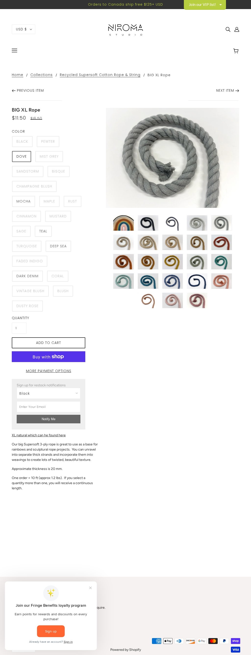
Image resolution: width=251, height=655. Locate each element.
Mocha (23, 201)
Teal (43, 231)
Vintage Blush (30, 291)
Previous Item (30, 90)
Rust (72, 201)
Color (18, 131)
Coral (57, 276)
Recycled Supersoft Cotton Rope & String (100, 75)
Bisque (58, 171)
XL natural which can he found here (39, 435)
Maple (49, 201)
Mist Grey (49, 156)
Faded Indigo (29, 261)
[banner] (125, 29)
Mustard (58, 216)
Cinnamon (26, 216)
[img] (228, 29)
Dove (21, 156)
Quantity (19, 317)
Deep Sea (58, 246)
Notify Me (48, 419)
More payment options (48, 370)
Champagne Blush (34, 186)
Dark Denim (27, 276)
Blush (63, 291)
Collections (41, 75)
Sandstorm (27, 171)
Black (22, 141)
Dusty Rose (27, 305)
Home (17, 75)
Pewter (48, 141)
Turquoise (26, 246)
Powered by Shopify (125, 650)
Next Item (225, 90)
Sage (21, 231)
